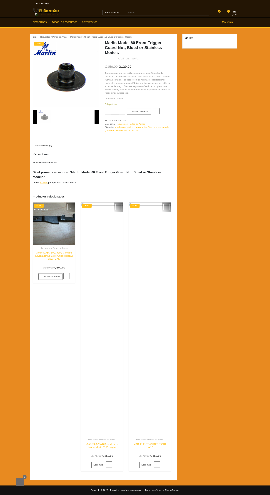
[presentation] (35, 117)
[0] (20, 482)
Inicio (35, 37)
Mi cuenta (227, 22)
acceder (44, 182)
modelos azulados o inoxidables (131, 127)
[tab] (43, 145)
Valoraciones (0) (43, 145)
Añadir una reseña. (128, 58)
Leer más (98, 464)
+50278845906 (42, 3)
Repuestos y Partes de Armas (54, 37)
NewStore (156, 490)
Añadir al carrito (140, 111)
